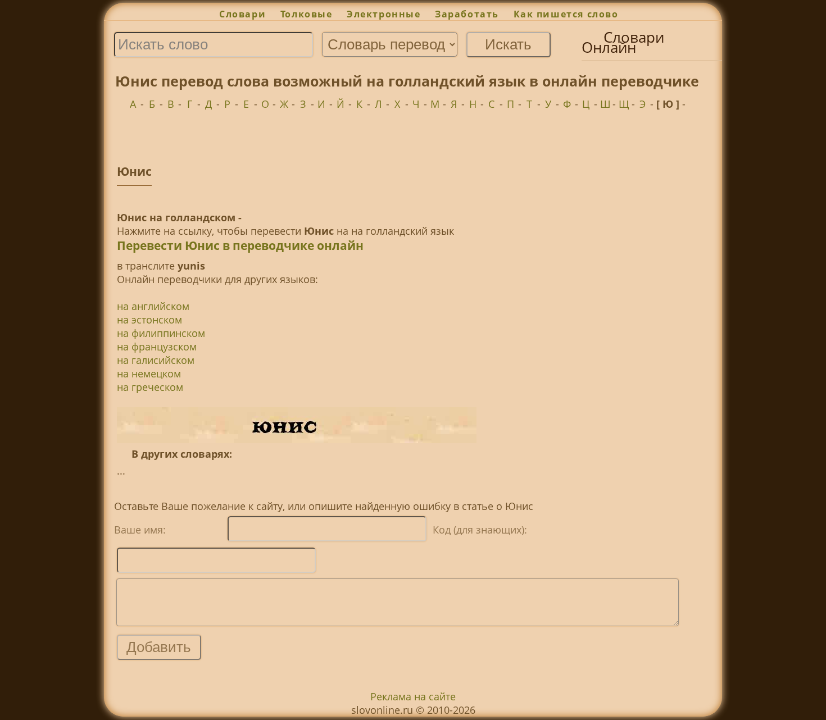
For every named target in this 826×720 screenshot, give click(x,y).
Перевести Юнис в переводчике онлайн (240, 245)
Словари (242, 14)
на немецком (149, 373)
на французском (157, 346)
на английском (153, 306)
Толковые (306, 14)
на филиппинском (161, 333)
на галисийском (155, 360)
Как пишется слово (566, 14)
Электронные (383, 14)
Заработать (467, 14)
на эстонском (149, 319)
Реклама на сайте (413, 696)
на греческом (150, 387)
